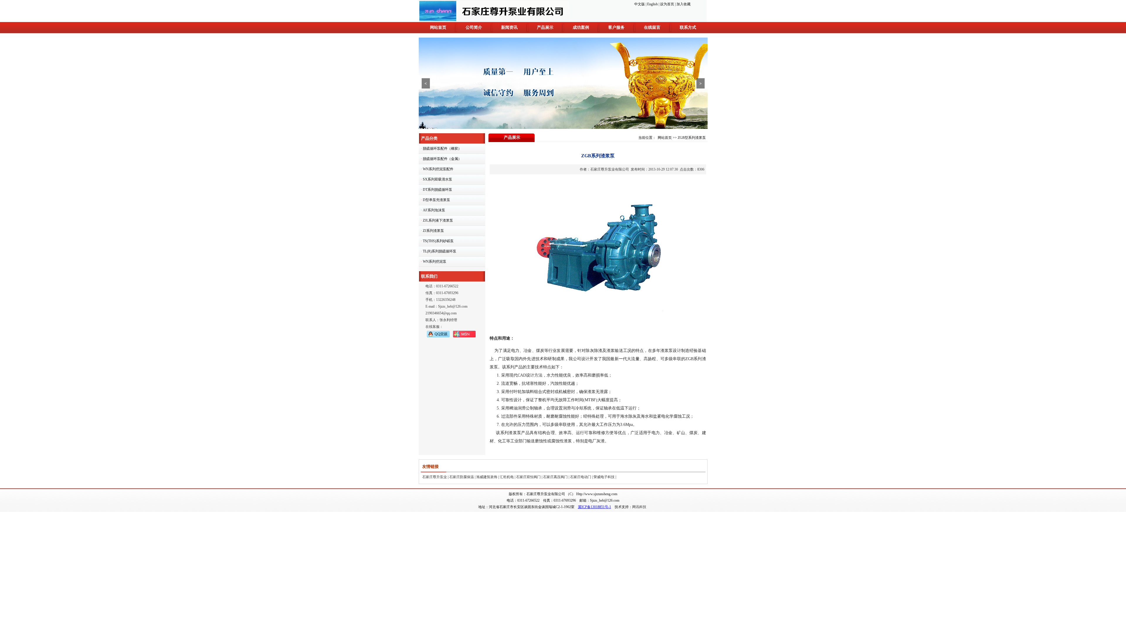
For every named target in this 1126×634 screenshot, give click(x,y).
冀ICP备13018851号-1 (594, 507)
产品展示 (545, 27)
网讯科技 (639, 507)
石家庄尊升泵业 (434, 477)
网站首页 (438, 27)
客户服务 (616, 27)
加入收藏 (683, 4)
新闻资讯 (509, 27)
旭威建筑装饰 (486, 477)
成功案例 (581, 27)
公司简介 (474, 27)
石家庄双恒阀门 (528, 477)
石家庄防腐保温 (461, 477)
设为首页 (667, 4)
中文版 (639, 4)
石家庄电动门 (580, 477)
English (652, 4)
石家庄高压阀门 (555, 477)
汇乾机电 (507, 477)
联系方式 (688, 27)
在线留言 (652, 27)
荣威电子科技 (604, 477)
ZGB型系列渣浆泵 (692, 138)
